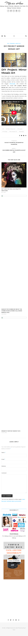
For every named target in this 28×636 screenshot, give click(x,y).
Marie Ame (14, 3)
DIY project (20, 129)
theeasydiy (12, 83)
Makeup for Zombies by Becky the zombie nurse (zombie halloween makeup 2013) (11, 311)
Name (3, 452)
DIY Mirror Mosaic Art (10, 129)
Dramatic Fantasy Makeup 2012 (10, 431)
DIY (3, 129)
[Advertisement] (14, 23)
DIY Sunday (4, 131)
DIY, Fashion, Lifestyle (14, 43)
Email (3, 459)
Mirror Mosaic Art (13, 131)
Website (3, 466)
